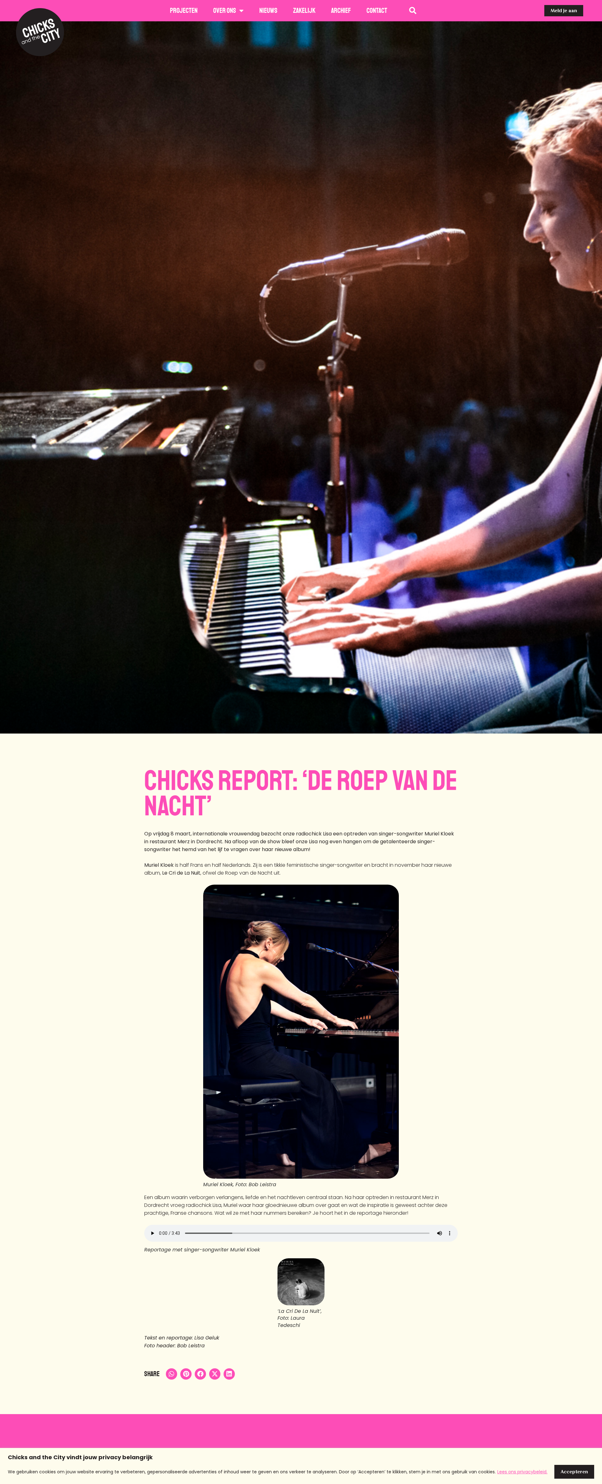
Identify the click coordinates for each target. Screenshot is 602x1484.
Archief (341, 10)
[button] (171, 1374)
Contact (377, 10)
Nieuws (268, 10)
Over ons (224, 10)
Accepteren (574, 1472)
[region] (301, 1466)
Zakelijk (304, 10)
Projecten (184, 10)
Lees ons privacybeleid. (522, 1472)
